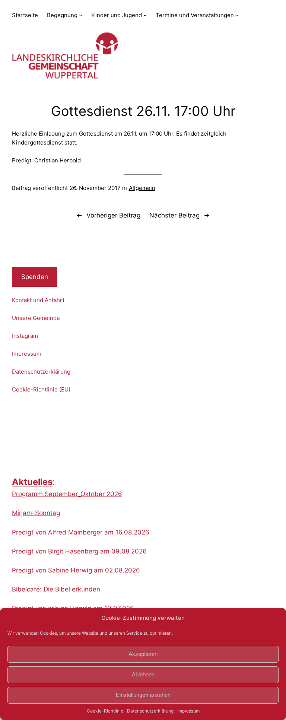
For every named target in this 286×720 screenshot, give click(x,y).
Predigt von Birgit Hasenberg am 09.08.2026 (79, 551)
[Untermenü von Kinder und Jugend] (145, 15)
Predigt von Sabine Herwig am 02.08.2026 (76, 570)
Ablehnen (143, 674)
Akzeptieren (143, 654)
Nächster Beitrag (174, 215)
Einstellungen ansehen (143, 695)
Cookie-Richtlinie (105, 711)
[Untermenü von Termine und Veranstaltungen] (236, 15)
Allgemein (142, 187)
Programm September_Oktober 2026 (67, 494)
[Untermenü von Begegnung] (80, 15)
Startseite (25, 15)
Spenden (34, 276)
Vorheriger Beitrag (113, 215)
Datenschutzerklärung (150, 711)
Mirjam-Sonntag (36, 513)
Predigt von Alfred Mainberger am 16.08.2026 (80, 532)
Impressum (188, 711)
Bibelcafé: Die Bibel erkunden (56, 589)
